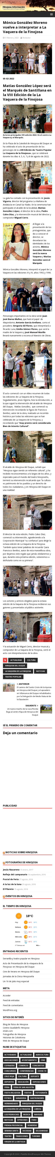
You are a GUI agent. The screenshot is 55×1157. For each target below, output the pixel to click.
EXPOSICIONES (39, 1082)
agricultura (42, 1054)
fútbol (8, 1098)
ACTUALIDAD (16, 660)
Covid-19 (42, 1071)
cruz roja (9, 1076)
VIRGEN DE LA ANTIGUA (14, 1141)
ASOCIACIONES (11, 1060)
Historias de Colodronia (14, 1037)
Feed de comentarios (13, 1005)
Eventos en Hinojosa (19, 896)
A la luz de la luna (12, 884)
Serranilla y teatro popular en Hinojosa (21, 958)
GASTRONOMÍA (37, 1098)
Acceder (7, 995)
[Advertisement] (27, 829)
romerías (32, 1125)
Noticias (40, 671)
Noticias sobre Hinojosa (21, 852)
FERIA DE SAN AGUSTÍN (23, 1087)
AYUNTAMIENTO (29, 1060)
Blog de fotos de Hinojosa (15, 1024)
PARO (34, 1120)
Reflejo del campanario (15, 874)
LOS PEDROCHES (11, 1114)
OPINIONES (22, 1120)
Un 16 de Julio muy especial (16, 981)
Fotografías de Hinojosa (22, 862)
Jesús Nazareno (11, 869)
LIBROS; (37, 1109)
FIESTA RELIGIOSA (12, 1092)
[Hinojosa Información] (27, 9)
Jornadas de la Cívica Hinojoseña (18, 976)
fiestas (27, 1092)
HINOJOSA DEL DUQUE (15, 665)
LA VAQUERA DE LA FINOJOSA (18, 671)
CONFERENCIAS (27, 1071)
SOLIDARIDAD (42, 1131)
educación (23, 1082)
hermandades (11, 1103)
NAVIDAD (38, 1114)
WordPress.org (10, 1010)
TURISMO (36, 1136)
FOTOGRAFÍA (41, 1092)
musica (26, 1114)
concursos (10, 1071)
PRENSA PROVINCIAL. (13, 1125)
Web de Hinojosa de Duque (16, 1040)
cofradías (9, 1065)
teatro (8, 1136)
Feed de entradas (11, 1000)
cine (43, 1060)
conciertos (38, 1065)
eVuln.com (8, 1031)
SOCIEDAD (27, 1131)
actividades (10, 1054)
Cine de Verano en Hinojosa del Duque (21, 971)
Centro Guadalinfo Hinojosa (16, 1027)
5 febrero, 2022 (12, 37)
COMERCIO (23, 1065)
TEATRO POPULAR (13, 677)
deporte (35, 1076)
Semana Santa (11, 1131)
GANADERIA (21, 1098)
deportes (9, 1082)
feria (6, 1087)
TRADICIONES (22, 1136)
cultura (31, 660)
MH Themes (46, 1154)
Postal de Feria (11, 879)
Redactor (27, 37)
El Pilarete (8, 889)
